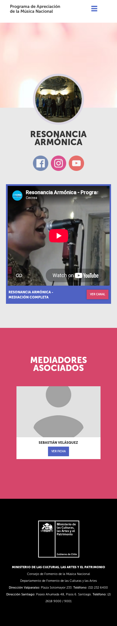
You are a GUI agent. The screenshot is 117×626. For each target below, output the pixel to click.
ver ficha (58, 451)
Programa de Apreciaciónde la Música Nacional (35, 9)
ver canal (97, 294)
